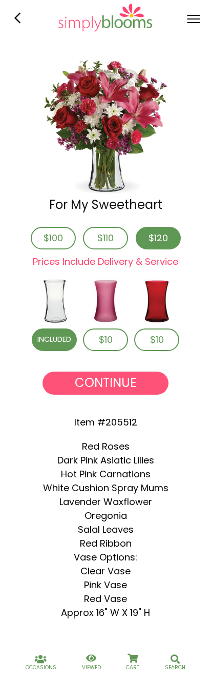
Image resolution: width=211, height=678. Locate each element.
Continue (105, 382)
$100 (53, 237)
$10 (106, 339)
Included (54, 339)
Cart (132, 667)
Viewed (91, 667)
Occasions (41, 667)
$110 (105, 237)
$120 (158, 237)
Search (175, 667)
